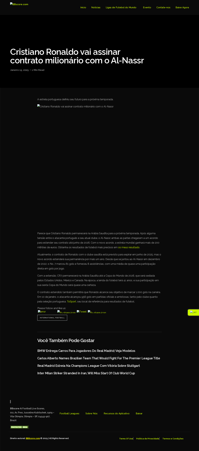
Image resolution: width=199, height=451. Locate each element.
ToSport (71, 301)
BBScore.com (33, 438)
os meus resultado (128, 247)
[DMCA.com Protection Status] (19, 428)
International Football (52, 318)
